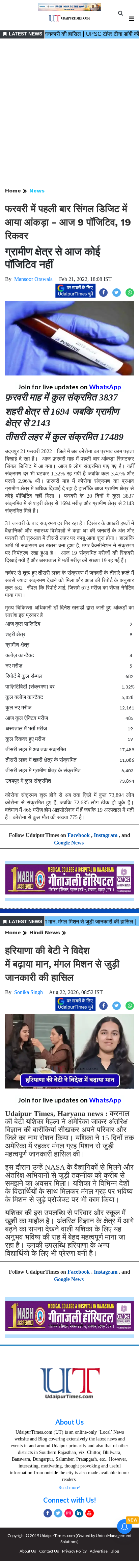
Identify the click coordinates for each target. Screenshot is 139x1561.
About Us (69, 1422)
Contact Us (49, 1551)
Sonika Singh (28, 992)
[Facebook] (48, 1513)
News (37, 190)
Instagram (105, 835)
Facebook (78, 835)
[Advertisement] (69, 113)
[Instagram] (68, 1513)
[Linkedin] (79, 1513)
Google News (69, 842)
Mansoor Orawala (33, 279)
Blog (115, 1551)
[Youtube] (89, 1513)
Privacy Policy (74, 1551)
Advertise (99, 1551)
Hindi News (44, 932)
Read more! (69, 1487)
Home (13, 190)
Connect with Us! (69, 1500)
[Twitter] (58, 1513)
